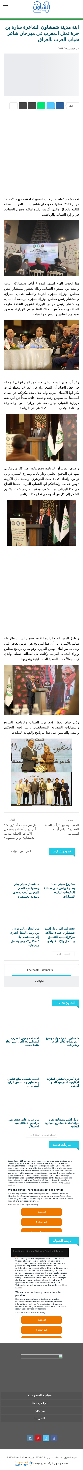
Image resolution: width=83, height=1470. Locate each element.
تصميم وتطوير (61, 1463)
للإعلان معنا (40, 1403)
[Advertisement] (41, 153)
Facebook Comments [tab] (40, 969)
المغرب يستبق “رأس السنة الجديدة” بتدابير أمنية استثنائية (62, 829)
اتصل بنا (39, 1418)
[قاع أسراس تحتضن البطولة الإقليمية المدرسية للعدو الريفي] (61, 1063)
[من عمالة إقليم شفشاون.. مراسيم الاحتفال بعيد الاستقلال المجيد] (21, 1103)
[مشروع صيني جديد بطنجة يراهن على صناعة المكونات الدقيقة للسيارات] (59, 869)
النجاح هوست (40, 1463)
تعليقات (39, 981)
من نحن (40, 1410)
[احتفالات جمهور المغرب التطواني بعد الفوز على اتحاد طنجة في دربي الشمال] (21, 1022)
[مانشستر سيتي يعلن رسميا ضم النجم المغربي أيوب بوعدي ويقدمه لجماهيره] (23, 869)
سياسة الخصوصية (40, 1395)
